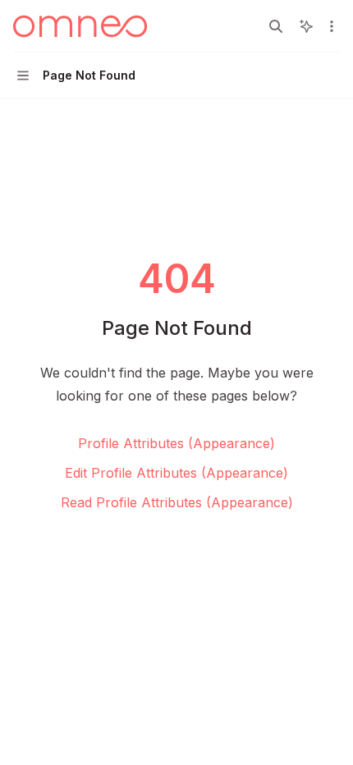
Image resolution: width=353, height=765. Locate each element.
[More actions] (331, 26)
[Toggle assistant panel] (306, 26)
